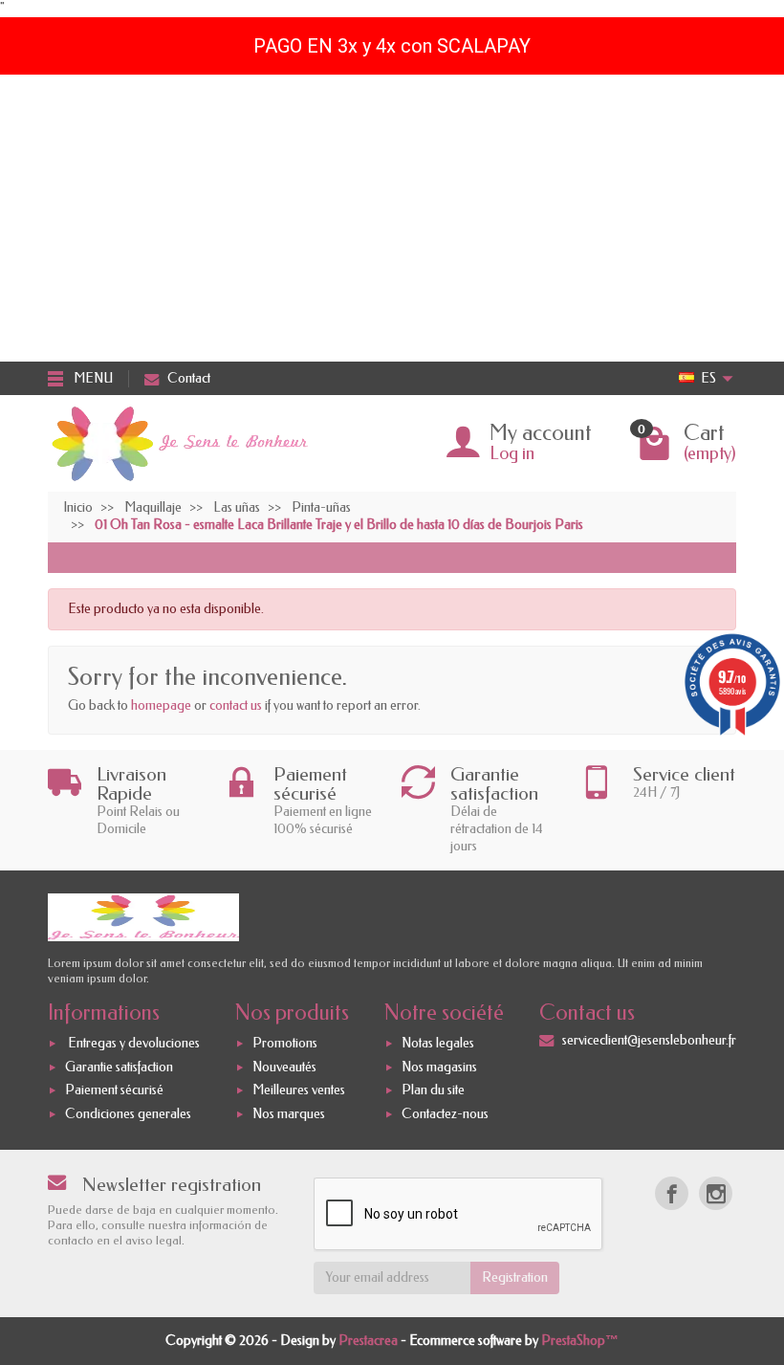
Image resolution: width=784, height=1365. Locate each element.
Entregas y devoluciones (132, 1043)
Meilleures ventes (298, 1090)
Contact (188, 378)
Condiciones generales (128, 1114)
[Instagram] (715, 1193)
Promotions (284, 1043)
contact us (235, 705)
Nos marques (288, 1114)
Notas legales (438, 1043)
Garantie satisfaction (119, 1067)
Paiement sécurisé (114, 1090)
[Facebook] (671, 1193)
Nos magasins (439, 1067)
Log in (512, 453)
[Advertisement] (392, 218)
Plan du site (433, 1090)
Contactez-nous (445, 1114)
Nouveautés (284, 1067)
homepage (161, 705)
